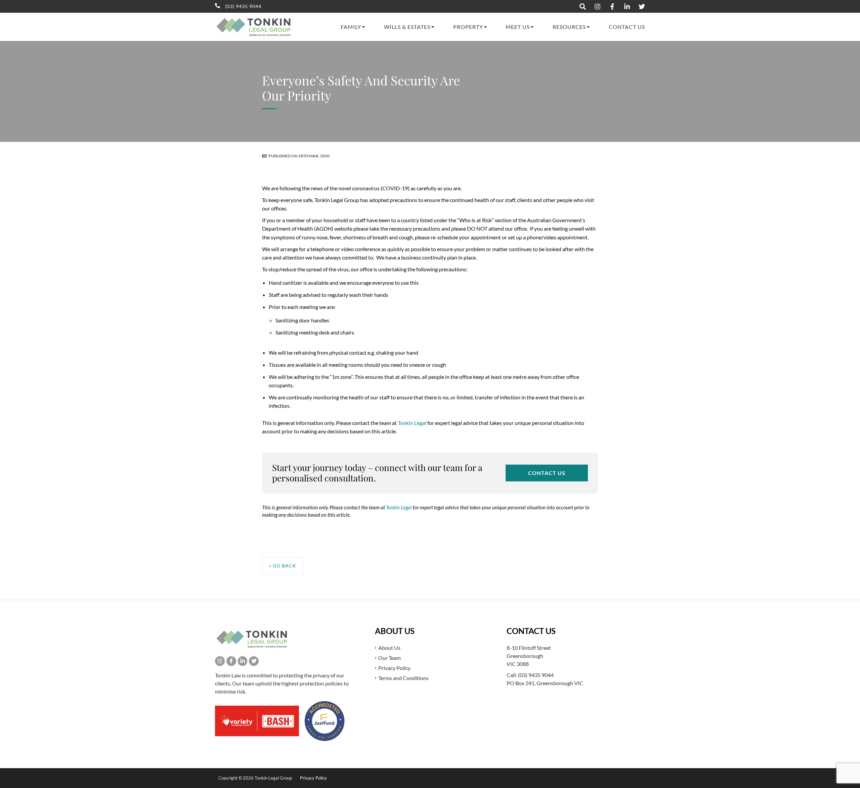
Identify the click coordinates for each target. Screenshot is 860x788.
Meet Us (518, 27)
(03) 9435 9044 (536, 675)
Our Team (389, 658)
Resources (569, 27)
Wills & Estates (407, 27)
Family (351, 27)
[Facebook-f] (231, 661)
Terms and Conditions (403, 678)
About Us (389, 647)
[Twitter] (254, 661)
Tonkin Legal (412, 423)
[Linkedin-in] (243, 661)
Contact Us (627, 27)
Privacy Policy (394, 668)
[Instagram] (220, 661)
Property (468, 27)
